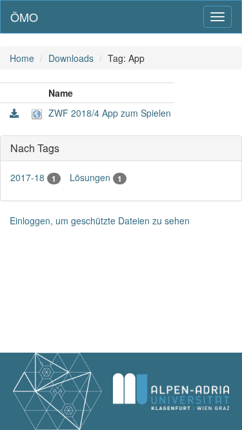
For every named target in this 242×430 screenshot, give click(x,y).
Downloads (71, 58)
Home (22, 58)
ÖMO (24, 16)
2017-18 (33, 177)
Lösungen (96, 177)
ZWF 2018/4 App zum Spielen (109, 112)
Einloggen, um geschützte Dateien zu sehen (100, 220)
